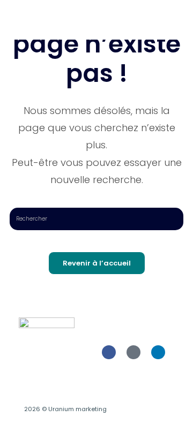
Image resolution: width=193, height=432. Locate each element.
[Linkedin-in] (158, 352)
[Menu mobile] (180, 19)
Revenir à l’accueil (97, 263)
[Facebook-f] (109, 352)
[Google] (133, 352)
